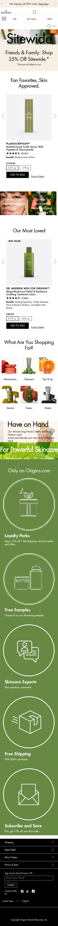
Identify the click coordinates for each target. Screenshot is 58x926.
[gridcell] (29, 512)
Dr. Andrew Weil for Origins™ (27, 288)
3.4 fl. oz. (25, 318)
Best (32, 19)
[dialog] (35, 12)
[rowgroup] (29, 647)
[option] (29, 33)
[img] (22, 891)
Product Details (37, 176)
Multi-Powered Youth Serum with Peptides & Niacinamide (24, 148)
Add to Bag (17, 174)
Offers (49, 19)
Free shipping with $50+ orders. (24, 4)
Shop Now (44, 4)
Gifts (15, 19)
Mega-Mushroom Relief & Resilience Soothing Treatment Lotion (26, 293)
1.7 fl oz (25, 168)
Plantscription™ (18, 143)
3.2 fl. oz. (12, 168)
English (25, 901)
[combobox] (10, 901)
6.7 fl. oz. (12, 318)
